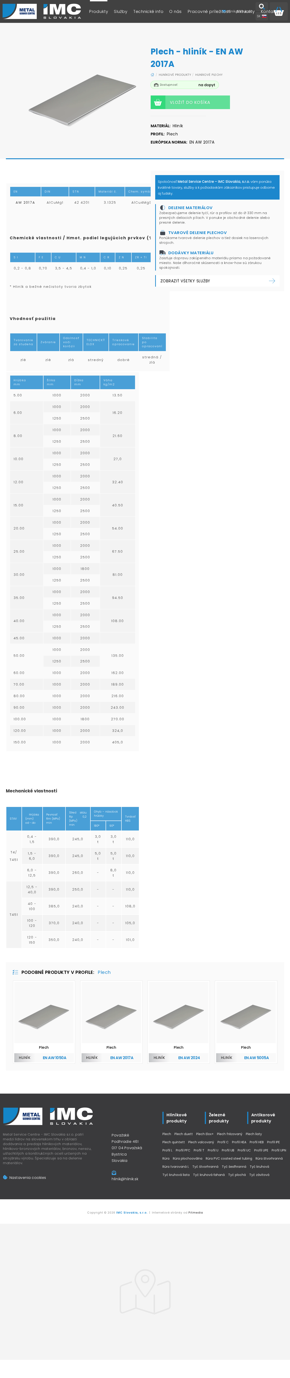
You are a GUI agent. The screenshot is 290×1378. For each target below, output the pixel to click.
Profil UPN (279, 1150)
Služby (120, 11)
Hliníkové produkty (175, 75)
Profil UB (228, 1150)
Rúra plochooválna (187, 1158)
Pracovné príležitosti (209, 11)
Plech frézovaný (229, 1134)
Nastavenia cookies (28, 1177)
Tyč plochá (237, 1175)
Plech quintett (173, 1142)
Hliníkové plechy (208, 75)
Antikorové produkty (263, 1118)
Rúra (165, 1158)
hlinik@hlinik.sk (125, 1179)
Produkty (98, 11)
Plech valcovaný (201, 1142)
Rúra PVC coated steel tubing (229, 1158)
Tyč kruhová (259, 1166)
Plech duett (183, 1134)
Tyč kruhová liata (176, 1175)
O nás (175, 11)
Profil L (167, 1150)
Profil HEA (239, 1142)
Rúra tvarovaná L (175, 1166)
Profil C (223, 1142)
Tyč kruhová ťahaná (209, 1175)
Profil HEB (257, 1142)
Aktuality (246, 11)
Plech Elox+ (205, 1134)
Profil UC (244, 1150)
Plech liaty (254, 1134)
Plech (166, 1134)
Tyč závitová (259, 1175)
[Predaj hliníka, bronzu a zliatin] (42, 11)
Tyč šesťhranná (234, 1166)
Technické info (148, 11)
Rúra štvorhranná (269, 1158)
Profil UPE (261, 1150)
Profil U (213, 1150)
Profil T (199, 1150)
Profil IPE (273, 1142)
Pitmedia (195, 1212)
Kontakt (269, 11)
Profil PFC (183, 1150)
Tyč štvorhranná (205, 1166)
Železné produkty (219, 1118)
